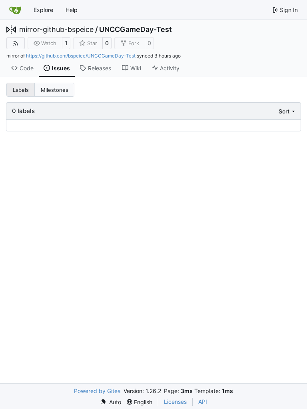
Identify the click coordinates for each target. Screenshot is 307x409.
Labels (21, 90)
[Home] (15, 10)
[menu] (288, 111)
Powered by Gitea (97, 390)
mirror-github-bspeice (56, 30)
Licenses (175, 401)
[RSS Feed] (15, 43)
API (202, 401)
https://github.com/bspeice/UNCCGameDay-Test (81, 56)
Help (72, 9)
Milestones (54, 90)
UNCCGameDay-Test (135, 30)
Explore (43, 9)
